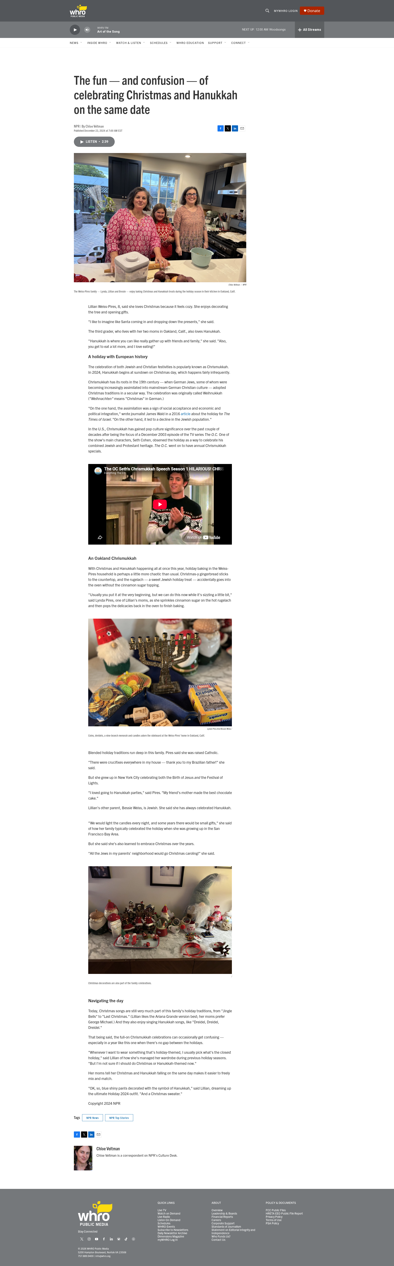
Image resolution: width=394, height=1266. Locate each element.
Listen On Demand (169, 1220)
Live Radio (164, 1216)
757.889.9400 (86, 1255)
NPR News (92, 1118)
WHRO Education (190, 43)
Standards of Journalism (226, 1226)
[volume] (87, 29)
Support (215, 43)
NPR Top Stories (119, 1118)
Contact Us (218, 1239)
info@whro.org (102, 1255)
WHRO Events (166, 1226)
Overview (217, 1210)
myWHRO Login (286, 11)
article (185, 413)
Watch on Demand (169, 1213)
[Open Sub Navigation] (81, 42)
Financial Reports (222, 1216)
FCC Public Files (276, 1210)
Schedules (164, 1223)
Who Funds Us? (221, 1236)
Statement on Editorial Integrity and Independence (233, 1231)
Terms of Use (274, 1220)
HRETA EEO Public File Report (284, 1213)
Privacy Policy (274, 1216)
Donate (313, 11)
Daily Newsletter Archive (172, 1233)
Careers (216, 1220)
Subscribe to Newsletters (173, 1230)
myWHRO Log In (168, 1239)
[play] (75, 29)
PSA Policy (272, 1223)
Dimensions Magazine (171, 1236)
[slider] (93, 29)
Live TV (162, 1210)
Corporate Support (223, 1223)
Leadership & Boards (224, 1213)
